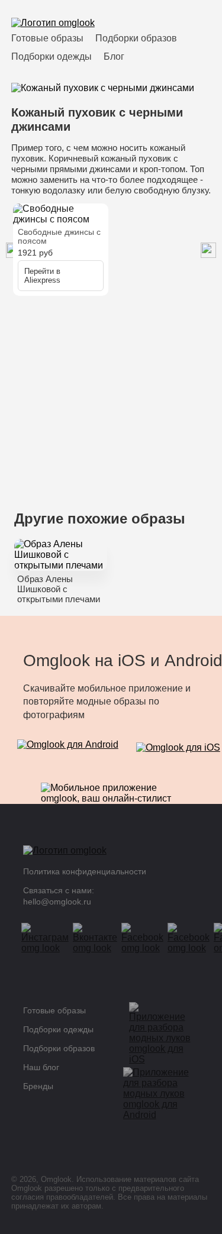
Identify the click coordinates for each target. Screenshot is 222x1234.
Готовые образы (47, 38)
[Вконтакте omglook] (99, 938)
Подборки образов (136, 38)
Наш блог (41, 1067)
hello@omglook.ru (57, 901)
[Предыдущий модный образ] (208, 251)
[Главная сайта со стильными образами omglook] (53, 23)
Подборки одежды (51, 56)
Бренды (38, 1086)
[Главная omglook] (103, 853)
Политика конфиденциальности (84, 871)
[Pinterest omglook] (192, 938)
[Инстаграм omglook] (49, 938)
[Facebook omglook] (146, 938)
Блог (114, 56)
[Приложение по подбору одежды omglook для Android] (67, 752)
